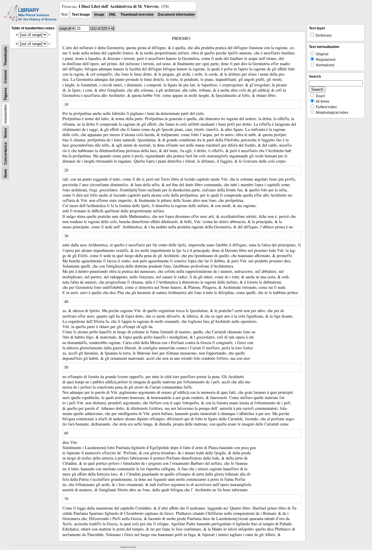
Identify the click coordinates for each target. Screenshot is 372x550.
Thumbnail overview (136, 15)
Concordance (5, 153)
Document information (176, 15)
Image (99, 15)
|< (70, 28)
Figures (5, 94)
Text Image (81, 15)
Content (5, 76)
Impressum (128, 547)
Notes (5, 133)
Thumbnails (5, 56)
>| (112, 28)
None (5, 173)
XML (112, 15)
